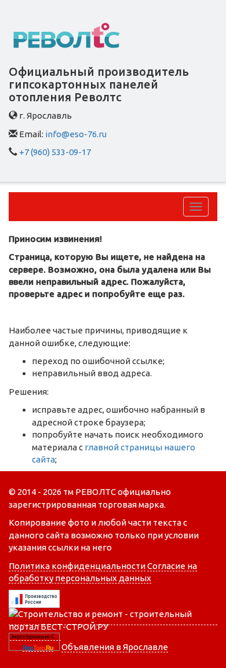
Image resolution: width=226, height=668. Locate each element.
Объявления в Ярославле (114, 647)
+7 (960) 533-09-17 (55, 152)
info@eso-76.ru (76, 134)
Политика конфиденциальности (77, 566)
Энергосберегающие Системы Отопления (35, 637)
